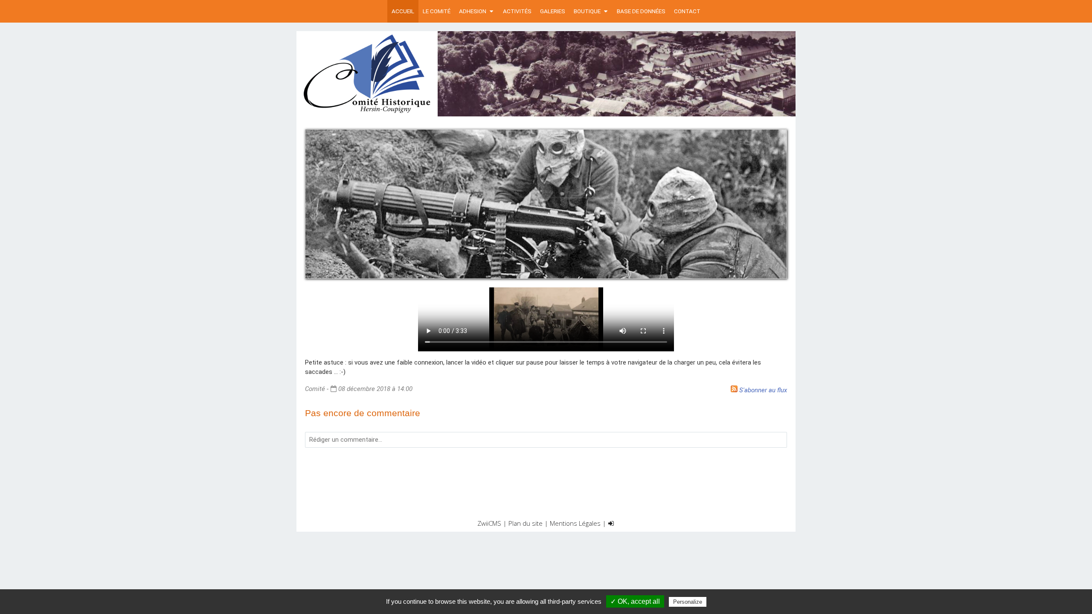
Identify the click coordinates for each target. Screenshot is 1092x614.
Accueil (403, 11)
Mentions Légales (575, 523)
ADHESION (472, 11)
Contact (687, 11)
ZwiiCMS (489, 523)
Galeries (552, 11)
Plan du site (525, 523)
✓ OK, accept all (635, 601)
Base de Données (641, 11)
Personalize (687, 602)
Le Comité (436, 11)
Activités (517, 11)
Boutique (587, 11)
